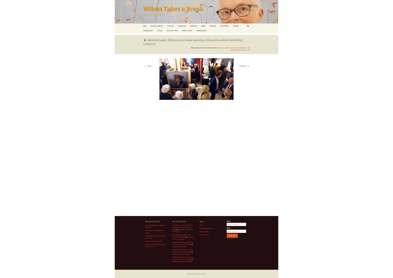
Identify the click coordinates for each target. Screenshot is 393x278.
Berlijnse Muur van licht (179, 247)
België (203, 26)
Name (228, 221)
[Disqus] (196, 132)
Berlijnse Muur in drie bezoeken (182, 261)
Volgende (245, 66)
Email (228, 228)
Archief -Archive (187, 31)
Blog (144, 26)
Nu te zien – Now (172, 31)
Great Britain (224, 26)
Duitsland (213, 26)
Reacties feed (204, 231)
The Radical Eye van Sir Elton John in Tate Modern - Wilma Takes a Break (182, 227)
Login (201, 225)
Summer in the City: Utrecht (153, 241)
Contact (160, 31)
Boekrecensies (201, 31)
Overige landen (148, 31)
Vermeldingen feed (205, 228)
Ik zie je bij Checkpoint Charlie (181, 254)
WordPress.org (204, 235)
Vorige (147, 66)
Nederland (193, 26)
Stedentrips (182, 26)
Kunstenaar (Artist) (157, 26)
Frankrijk (235, 26)
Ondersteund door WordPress (196, 274)
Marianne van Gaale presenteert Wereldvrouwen (231, 48)
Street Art (170, 26)
